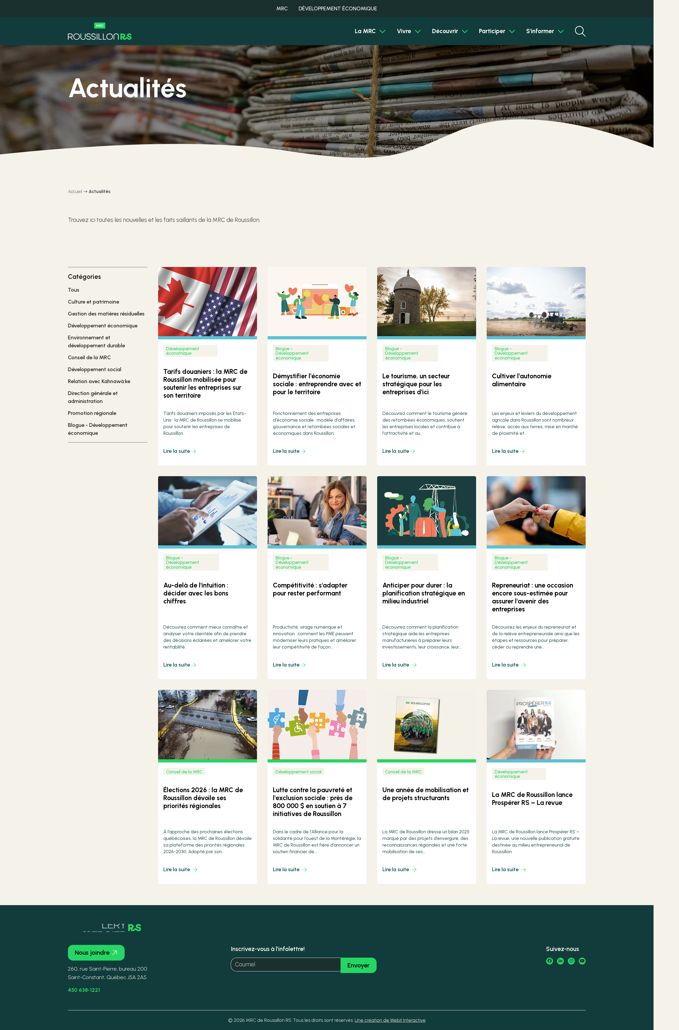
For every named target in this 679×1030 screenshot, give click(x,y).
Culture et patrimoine (93, 302)
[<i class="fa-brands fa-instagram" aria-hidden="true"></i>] (571, 961)
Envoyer (358, 965)
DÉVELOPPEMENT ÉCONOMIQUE (338, 8)
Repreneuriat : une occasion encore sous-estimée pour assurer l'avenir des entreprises (532, 597)
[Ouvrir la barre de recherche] (580, 31)
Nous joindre (92, 952)
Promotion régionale (92, 413)
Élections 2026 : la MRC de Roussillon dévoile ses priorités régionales (203, 798)
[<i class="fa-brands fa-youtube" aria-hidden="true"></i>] (582, 961)
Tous (73, 290)
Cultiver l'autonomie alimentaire (521, 380)
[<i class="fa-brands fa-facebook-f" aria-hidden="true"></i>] (549, 961)
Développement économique (102, 325)
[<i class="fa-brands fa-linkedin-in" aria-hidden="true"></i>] (560, 961)
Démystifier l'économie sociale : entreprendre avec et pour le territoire (317, 384)
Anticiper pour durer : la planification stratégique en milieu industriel (423, 593)
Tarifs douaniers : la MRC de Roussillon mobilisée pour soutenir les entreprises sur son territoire (205, 383)
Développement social (94, 369)
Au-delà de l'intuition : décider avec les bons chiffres (195, 593)
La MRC (365, 31)
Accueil (75, 191)
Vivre (404, 31)
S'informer (540, 31)
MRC (282, 8)
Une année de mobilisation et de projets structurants (425, 794)
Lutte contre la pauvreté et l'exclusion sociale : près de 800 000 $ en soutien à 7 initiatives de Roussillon (312, 802)
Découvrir (445, 31)
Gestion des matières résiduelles (106, 313)
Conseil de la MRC (89, 357)
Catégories (84, 276)
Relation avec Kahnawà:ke (99, 381)
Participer (492, 31)
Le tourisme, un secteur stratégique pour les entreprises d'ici (416, 384)
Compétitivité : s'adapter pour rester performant (310, 589)
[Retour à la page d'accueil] (100, 31)
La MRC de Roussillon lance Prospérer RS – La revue (532, 799)
